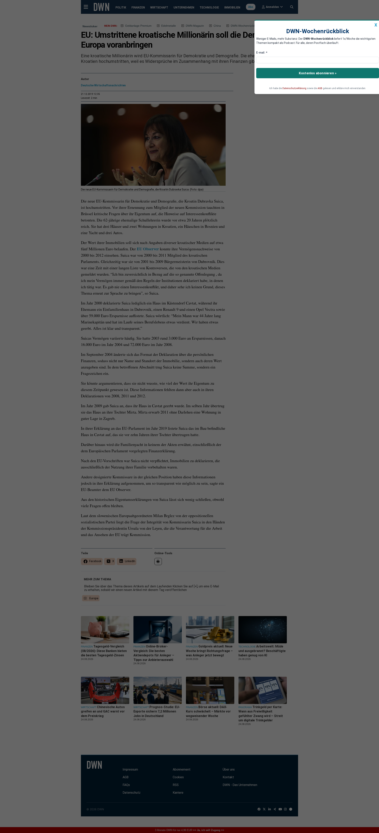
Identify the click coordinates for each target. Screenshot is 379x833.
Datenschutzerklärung (294, 88)
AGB (320, 88)
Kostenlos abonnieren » (317, 73)
